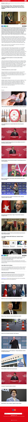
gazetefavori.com (4, 278)
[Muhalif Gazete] (6, 0)
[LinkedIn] (4, 26)
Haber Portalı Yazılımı (14, 420)
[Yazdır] (7, 26)
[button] (22, 26)
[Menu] (26, 1)
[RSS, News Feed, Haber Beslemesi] (15, 410)
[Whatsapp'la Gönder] (6, 26)
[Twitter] (3, 26)
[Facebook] (2, 26)
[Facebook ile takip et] (13, 410)
